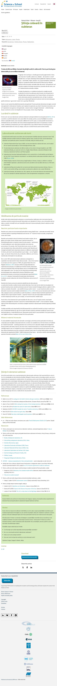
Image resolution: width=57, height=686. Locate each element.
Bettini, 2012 (51, 117)
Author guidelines (5, 12)
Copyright (3, 599)
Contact (37, 4)
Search (49, 4)
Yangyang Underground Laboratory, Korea (14, 458)
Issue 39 (38, 20)
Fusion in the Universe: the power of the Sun (25, 489)
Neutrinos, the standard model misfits (23, 470)
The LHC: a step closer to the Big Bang (26, 491)
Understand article (49, 23)
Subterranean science (22, 480)
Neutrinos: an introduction (19, 486)
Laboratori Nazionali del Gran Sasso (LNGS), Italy (16, 448)
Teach (32, 9)
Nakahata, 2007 (10, 265)
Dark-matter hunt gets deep (18, 411)
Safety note (4, 601)
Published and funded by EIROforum (9, 679)
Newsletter (43, 4)
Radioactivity (30, 42)
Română (5, 55)
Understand (26, 9)
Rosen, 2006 (10, 158)
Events (36, 9)
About (41, 9)
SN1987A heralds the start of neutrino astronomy (25, 409)
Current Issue (8, 9)
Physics (18, 39)
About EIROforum (5, 593)
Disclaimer (3, 603)
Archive (3, 607)
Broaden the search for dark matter (22, 406)
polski (4, 51)
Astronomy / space (10, 39)
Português (5, 53)
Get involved (47, 9)
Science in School (25, 20)
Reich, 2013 (19, 334)
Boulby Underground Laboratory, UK (13, 438)
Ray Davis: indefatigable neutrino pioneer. (21, 414)
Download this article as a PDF (29, 557)
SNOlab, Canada (8, 455)
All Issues (15, 9)
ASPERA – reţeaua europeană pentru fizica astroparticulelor (18, 461)
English (5, 49)
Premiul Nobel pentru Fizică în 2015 (38, 420)
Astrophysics (10, 42)
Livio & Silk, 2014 (26, 334)
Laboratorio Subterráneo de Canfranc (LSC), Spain (16, 450)
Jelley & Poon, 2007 (30, 291)
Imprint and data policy (7, 595)
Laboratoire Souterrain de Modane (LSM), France (16, 445)
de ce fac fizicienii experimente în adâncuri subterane (36, 465)
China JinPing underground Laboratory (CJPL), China (16, 440)
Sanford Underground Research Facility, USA (15, 453)
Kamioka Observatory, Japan (11, 443)
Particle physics (18, 42)
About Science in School (7, 591)
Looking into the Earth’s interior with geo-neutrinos (26, 399)
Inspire (20, 9)
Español (5, 58)
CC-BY (2, 549)
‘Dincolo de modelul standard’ (11, 475)
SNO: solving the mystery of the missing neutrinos (27, 404)
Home (2, 9)
